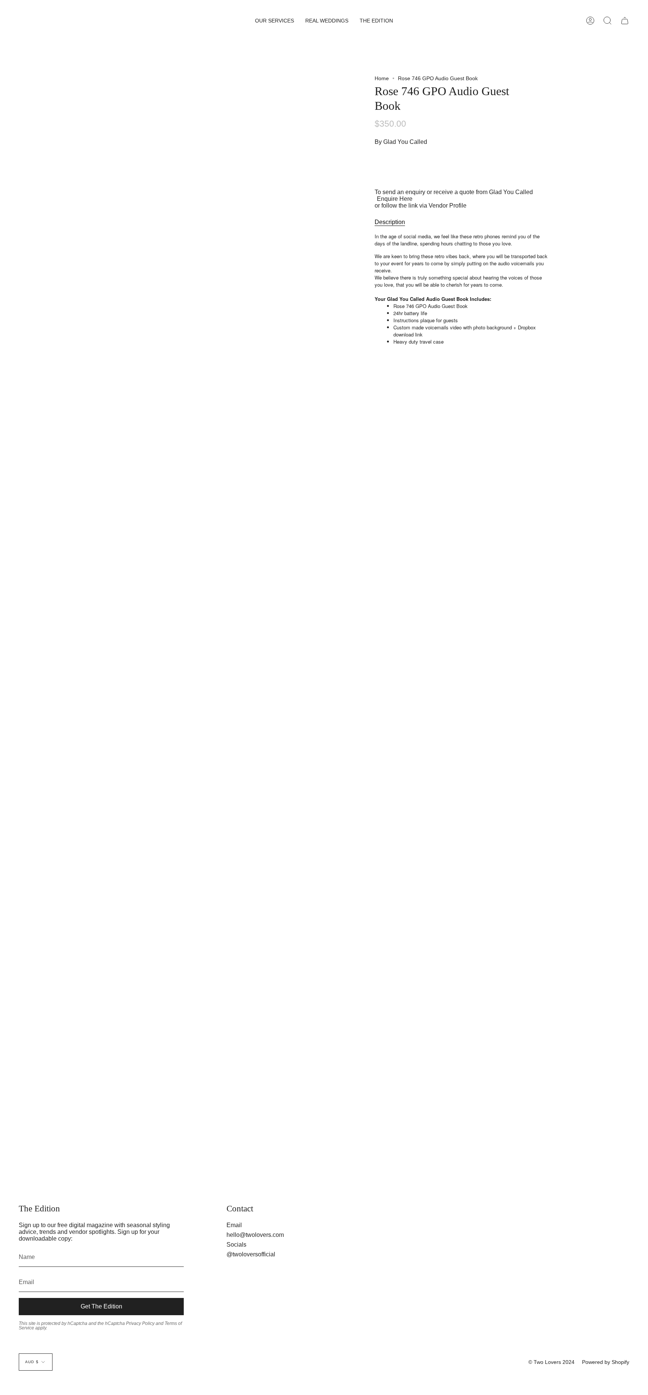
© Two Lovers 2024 (551, 1362)
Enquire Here (394, 199)
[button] (274, 20)
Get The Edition (101, 1306)
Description (390, 222)
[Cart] (624, 20)
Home (382, 78)
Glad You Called (405, 142)
